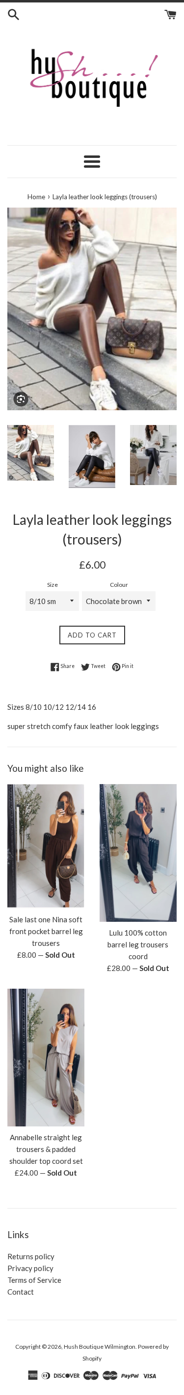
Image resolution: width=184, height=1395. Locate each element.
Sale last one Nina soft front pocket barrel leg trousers (46, 931)
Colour (119, 584)
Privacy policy (30, 1268)
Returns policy (30, 1256)
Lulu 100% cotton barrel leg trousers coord (137, 944)
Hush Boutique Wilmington (99, 1346)
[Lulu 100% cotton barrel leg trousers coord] (138, 853)
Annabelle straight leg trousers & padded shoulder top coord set (46, 1149)
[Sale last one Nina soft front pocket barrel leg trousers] (46, 846)
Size (52, 584)
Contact (20, 1291)
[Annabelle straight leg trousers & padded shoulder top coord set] (46, 1057)
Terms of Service (34, 1279)
